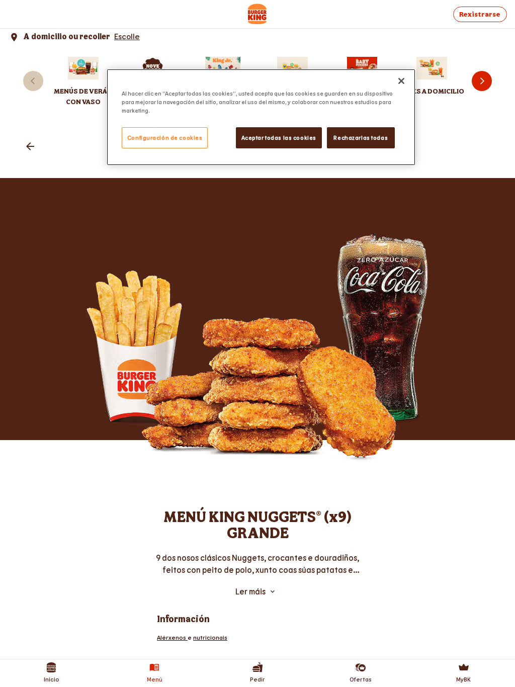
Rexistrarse (479, 14)
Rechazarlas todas (360, 137)
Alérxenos (172, 637)
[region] (261, 117)
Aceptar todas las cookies (278, 137)
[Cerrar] (401, 81)
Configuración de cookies (165, 137)
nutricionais (210, 637)
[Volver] (30, 147)
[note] (257, 564)
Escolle (127, 36)
